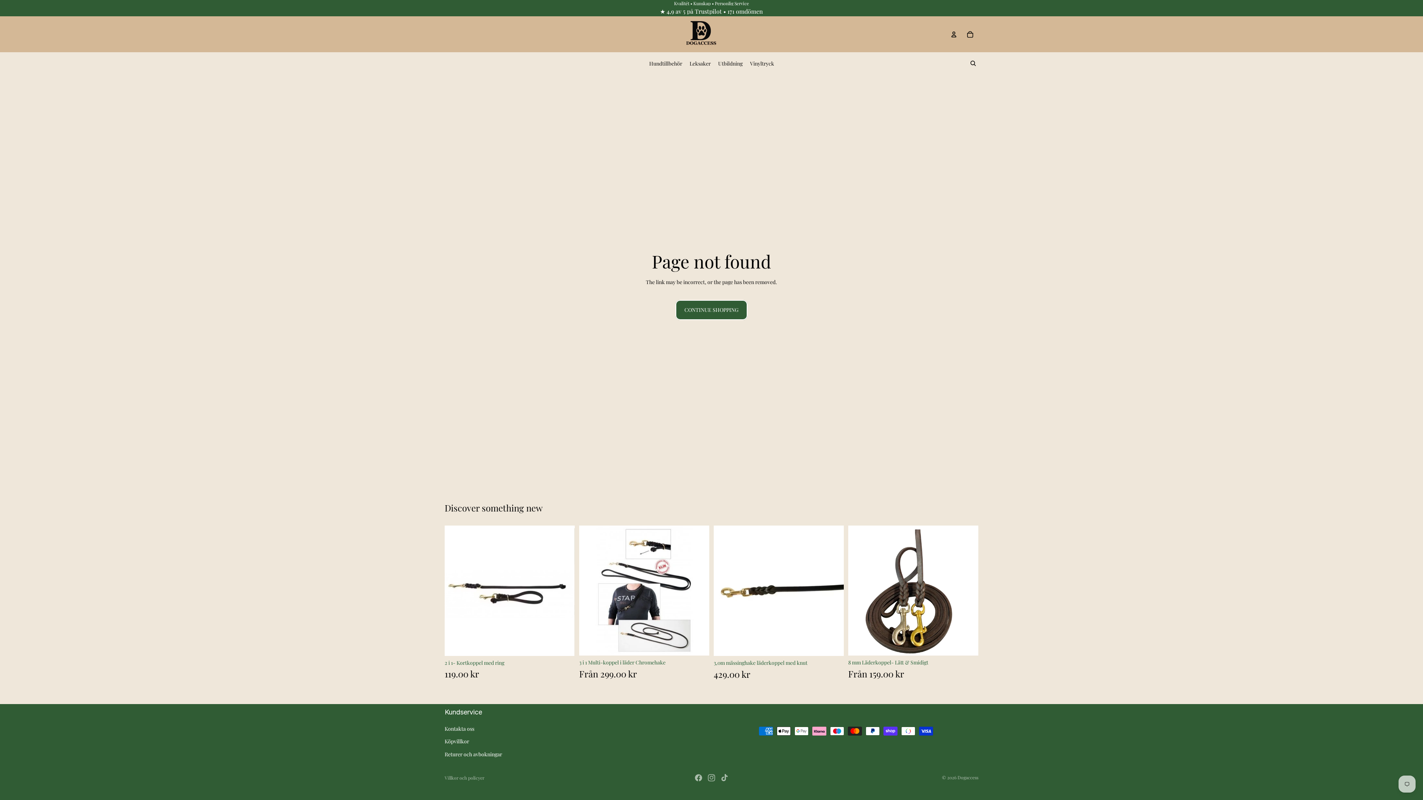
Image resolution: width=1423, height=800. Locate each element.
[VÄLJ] (697, 644)
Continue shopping (711, 309)
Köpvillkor (457, 741)
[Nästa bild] (967, 591)
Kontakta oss (459, 728)
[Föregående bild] (859, 591)
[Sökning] (973, 63)
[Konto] (954, 34)
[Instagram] (711, 777)
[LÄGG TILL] (563, 644)
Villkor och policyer (464, 778)
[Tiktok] (724, 777)
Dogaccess (968, 777)
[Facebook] (698, 777)
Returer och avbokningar (473, 754)
